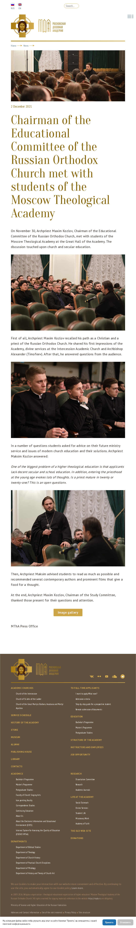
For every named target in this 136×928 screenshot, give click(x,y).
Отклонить (125, 922)
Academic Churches (22, 688)
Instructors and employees (87, 747)
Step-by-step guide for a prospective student (93, 704)
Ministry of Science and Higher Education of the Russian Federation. (39, 905)
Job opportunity (80, 754)
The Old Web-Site (81, 831)
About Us (19, 816)
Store (14, 730)
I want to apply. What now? (86, 693)
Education (77, 716)
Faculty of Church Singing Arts (28, 795)
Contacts (16, 766)
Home (13, 45)
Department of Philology (25, 868)
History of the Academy (25, 722)
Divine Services (82, 808)
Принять (109, 922)
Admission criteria (83, 699)
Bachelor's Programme (84, 722)
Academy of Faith (82, 823)
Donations (77, 838)
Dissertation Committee (85, 779)
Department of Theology (25, 852)
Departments (19, 841)
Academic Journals (83, 789)
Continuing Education (24, 810)
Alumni (15, 744)
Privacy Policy (70, 912)
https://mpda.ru (94, 898)
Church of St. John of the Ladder (28, 699)
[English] (19, 4)
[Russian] (12, 4)
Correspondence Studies (25, 805)
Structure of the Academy (86, 740)
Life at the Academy (82, 797)
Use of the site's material (52, 912)
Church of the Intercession (26, 693)
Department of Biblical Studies (28, 847)
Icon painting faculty (24, 800)
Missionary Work (82, 818)
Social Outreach (82, 802)
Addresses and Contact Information (25, 912)
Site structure (84, 912)
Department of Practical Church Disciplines (33, 862)
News (26, 45)
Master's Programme (84, 727)
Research (76, 773)
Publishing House (21, 751)
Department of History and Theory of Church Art (35, 873)
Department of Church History (28, 857)
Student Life (81, 813)
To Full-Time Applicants (85, 688)
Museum (15, 737)
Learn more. (78, 888)
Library (15, 759)
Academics (17, 773)
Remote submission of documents (89, 709)
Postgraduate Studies (84, 732)
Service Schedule (21, 715)
